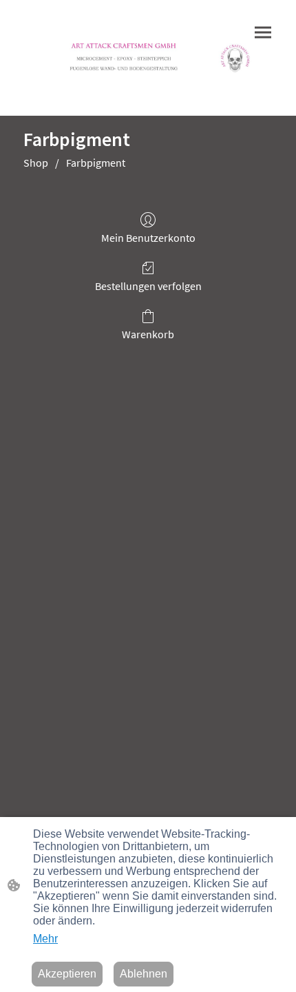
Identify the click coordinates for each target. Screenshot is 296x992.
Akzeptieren (67, 974)
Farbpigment (95, 162)
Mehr (45, 938)
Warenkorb (148, 334)
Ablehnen (143, 974)
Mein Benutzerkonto (148, 238)
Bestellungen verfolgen (148, 286)
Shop (35, 162)
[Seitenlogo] (148, 57)
